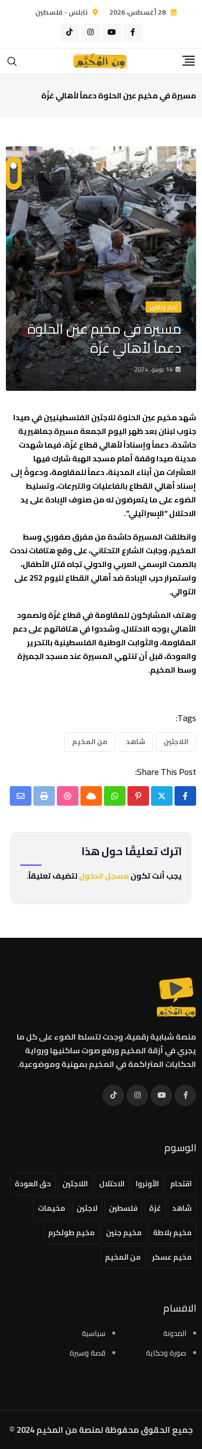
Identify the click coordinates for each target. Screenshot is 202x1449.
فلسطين (123, 1208)
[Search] (12, 60)
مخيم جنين (124, 1232)
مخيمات (51, 1208)
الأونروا (147, 1184)
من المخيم (89, 741)
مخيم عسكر (172, 1257)
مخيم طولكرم (71, 1232)
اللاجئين (176, 741)
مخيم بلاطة (172, 1232)
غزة (155, 1208)
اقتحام (181, 1184)
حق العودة (33, 1184)
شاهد (135, 741)
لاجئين (87, 1208)
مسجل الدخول (104, 875)
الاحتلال (112, 1184)
